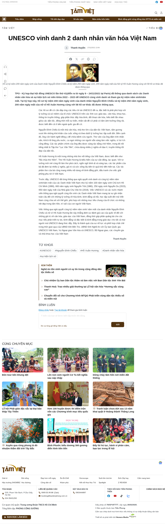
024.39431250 (11, 498)
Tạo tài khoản (60, 310)
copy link (82, 59)
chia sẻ (70, 59)
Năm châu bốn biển (100, 19)
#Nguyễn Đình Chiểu (65, 250)
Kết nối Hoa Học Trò (87, 482)
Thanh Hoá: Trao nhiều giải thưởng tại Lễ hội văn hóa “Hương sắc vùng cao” (83, 288)
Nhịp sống (37, 19)
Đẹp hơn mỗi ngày (48, 478)
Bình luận (5, 88)
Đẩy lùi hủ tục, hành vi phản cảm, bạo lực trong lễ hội (111, 447)
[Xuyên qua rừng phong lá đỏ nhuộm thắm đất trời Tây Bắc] (22, 430)
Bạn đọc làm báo (17, 517)
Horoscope (83, 478)
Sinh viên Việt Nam (102, 2)
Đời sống (25, 478)
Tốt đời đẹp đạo (58, 19)
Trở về (5, 95)
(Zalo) (56, 493)
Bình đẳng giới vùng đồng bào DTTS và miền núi (139, 19)
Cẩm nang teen (143, 478)
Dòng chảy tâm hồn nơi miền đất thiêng (111, 376)
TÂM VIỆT (8, 28)
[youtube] (161, 2)
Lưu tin (5, 81)
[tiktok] (123, 496)
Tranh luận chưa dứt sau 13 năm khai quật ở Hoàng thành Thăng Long (113, 410)
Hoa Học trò (121, 2)
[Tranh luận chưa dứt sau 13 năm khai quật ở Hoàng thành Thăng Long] (113, 394)
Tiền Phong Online (57, 2)
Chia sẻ (5, 74)
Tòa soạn (6, 489)
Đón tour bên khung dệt (15, 375)
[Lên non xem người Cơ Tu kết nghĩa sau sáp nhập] (68, 360)
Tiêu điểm (19, 19)
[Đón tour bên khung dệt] (22, 360)
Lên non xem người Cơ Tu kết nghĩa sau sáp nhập (67, 376)
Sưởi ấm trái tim (105, 478)
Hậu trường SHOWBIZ (11, 482)
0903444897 (81, 493)
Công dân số (46, 482)
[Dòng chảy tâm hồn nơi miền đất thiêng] (113, 360)
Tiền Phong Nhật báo (79, 2)
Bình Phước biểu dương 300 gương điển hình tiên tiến (67, 447)
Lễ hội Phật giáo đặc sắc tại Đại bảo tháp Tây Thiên (22, 410)
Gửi (117, 325)
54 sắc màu (78, 19)
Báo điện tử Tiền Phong (82, 10)
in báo (88, 59)
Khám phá (64, 482)
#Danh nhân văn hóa (113, 250)
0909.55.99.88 (47, 493)
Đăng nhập (44, 310)
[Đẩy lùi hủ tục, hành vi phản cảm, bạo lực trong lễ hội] (113, 430)
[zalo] (129, 496)
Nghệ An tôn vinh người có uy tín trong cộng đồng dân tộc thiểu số (71, 270)
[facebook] (156, 2)
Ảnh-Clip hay (123, 478)
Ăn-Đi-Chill (64, 478)
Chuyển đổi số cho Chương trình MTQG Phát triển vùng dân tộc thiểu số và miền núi (84, 297)
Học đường (26, 482)
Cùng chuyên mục (17, 343)
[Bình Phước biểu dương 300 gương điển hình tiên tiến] (68, 430)
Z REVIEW (122, 482)
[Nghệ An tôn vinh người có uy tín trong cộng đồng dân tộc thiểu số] (116, 271)
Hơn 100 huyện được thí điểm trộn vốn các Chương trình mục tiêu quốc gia (67, 411)
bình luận (94, 59)
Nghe (5, 66)
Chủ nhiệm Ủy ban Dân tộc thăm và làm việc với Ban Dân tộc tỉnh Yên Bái (84, 280)
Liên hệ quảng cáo (48, 489)
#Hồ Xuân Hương (89, 250)
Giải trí (4, 478)
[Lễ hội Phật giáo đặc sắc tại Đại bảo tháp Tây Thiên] (22, 394)
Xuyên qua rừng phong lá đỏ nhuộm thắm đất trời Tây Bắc (19, 447)
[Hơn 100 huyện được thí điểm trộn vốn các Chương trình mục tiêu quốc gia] (68, 394)
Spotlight (102, 482)
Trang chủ (4, 19)
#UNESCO (45, 250)
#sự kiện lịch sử (48, 256)
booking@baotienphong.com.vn (54, 496)
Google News (161, 28)
